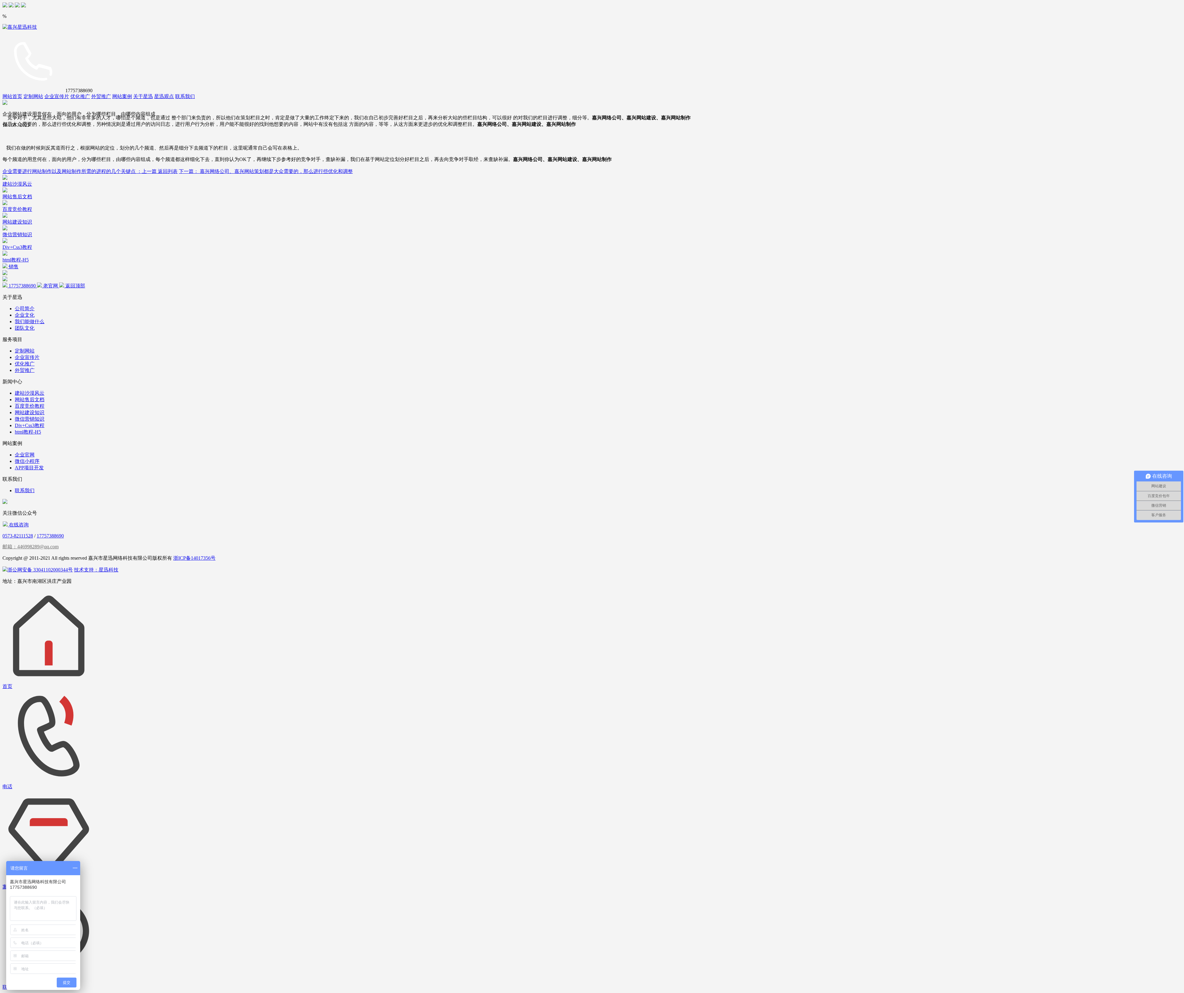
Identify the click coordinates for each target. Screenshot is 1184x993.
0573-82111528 (17, 535)
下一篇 (266, 171)
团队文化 (25, 328)
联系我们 (185, 96)
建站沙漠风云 (29, 393)
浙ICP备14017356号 (194, 558)
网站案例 (122, 96)
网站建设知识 (29, 412)
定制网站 (33, 96)
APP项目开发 (29, 467)
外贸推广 (101, 96)
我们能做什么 (29, 321)
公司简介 (25, 308)
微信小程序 (27, 461)
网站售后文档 (29, 399)
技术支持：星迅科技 (96, 569)
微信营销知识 (29, 419)
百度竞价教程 (29, 406)
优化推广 (80, 96)
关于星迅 (143, 96)
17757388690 (50, 535)
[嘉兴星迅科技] (19, 27)
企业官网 (25, 454)
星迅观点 (164, 96)
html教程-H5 (28, 432)
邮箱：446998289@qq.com (30, 546)
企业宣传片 (56, 96)
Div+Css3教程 (29, 425)
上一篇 (80, 171)
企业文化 (25, 315)
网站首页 (12, 96)
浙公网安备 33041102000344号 (40, 569)
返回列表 (168, 171)
